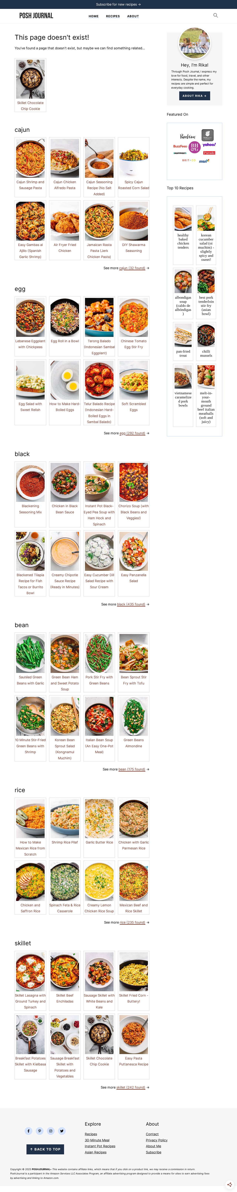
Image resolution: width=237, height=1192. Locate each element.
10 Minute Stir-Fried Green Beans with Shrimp (30, 746)
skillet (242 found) (130, 1087)
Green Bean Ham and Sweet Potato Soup (65, 683)
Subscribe (153, 1152)
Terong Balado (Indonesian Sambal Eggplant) (99, 347)
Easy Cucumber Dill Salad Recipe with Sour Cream (99, 581)
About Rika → (195, 95)
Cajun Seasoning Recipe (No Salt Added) (99, 188)
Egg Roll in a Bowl (65, 341)
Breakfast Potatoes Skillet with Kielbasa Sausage (30, 1064)
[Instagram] (51, 1131)
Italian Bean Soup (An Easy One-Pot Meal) (99, 746)
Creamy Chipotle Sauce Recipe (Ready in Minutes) (65, 581)
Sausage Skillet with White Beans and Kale (99, 1001)
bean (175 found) (131, 769)
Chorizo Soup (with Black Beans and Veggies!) (133, 512)
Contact (152, 1134)
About (133, 16)
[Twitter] (62, 1131)
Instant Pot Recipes (100, 1146)
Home (94, 16)
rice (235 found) (132, 922)
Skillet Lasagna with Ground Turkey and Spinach (30, 1001)
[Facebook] (28, 1131)
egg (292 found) (132, 433)
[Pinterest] (40, 1131)
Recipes (113, 16)
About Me (153, 1146)
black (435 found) (131, 604)
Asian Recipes (95, 1152)
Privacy (151, 1140)
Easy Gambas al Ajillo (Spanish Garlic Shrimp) (30, 251)
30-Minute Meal (97, 1140)
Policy (162, 1140)
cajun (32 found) (132, 268)
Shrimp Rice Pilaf (65, 842)
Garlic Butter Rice (99, 842)
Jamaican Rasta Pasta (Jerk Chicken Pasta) (99, 251)
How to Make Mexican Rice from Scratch (30, 848)
